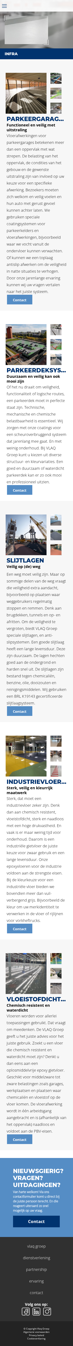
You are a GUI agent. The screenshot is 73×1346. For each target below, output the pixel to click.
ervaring (36, 1281)
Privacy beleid (36, 1335)
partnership (36, 1269)
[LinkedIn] (37, 1311)
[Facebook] (26, 1311)
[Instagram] (47, 1311)
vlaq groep (36, 1246)
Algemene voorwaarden (36, 1332)
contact (36, 1292)
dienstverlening (36, 1257)
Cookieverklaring (36, 1338)
